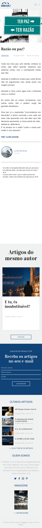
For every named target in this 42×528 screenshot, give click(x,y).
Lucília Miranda (20, 151)
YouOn (20, 525)
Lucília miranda (12, 137)
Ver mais (21, 337)
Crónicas (5, 56)
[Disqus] (21, 210)
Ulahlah (24, 522)
